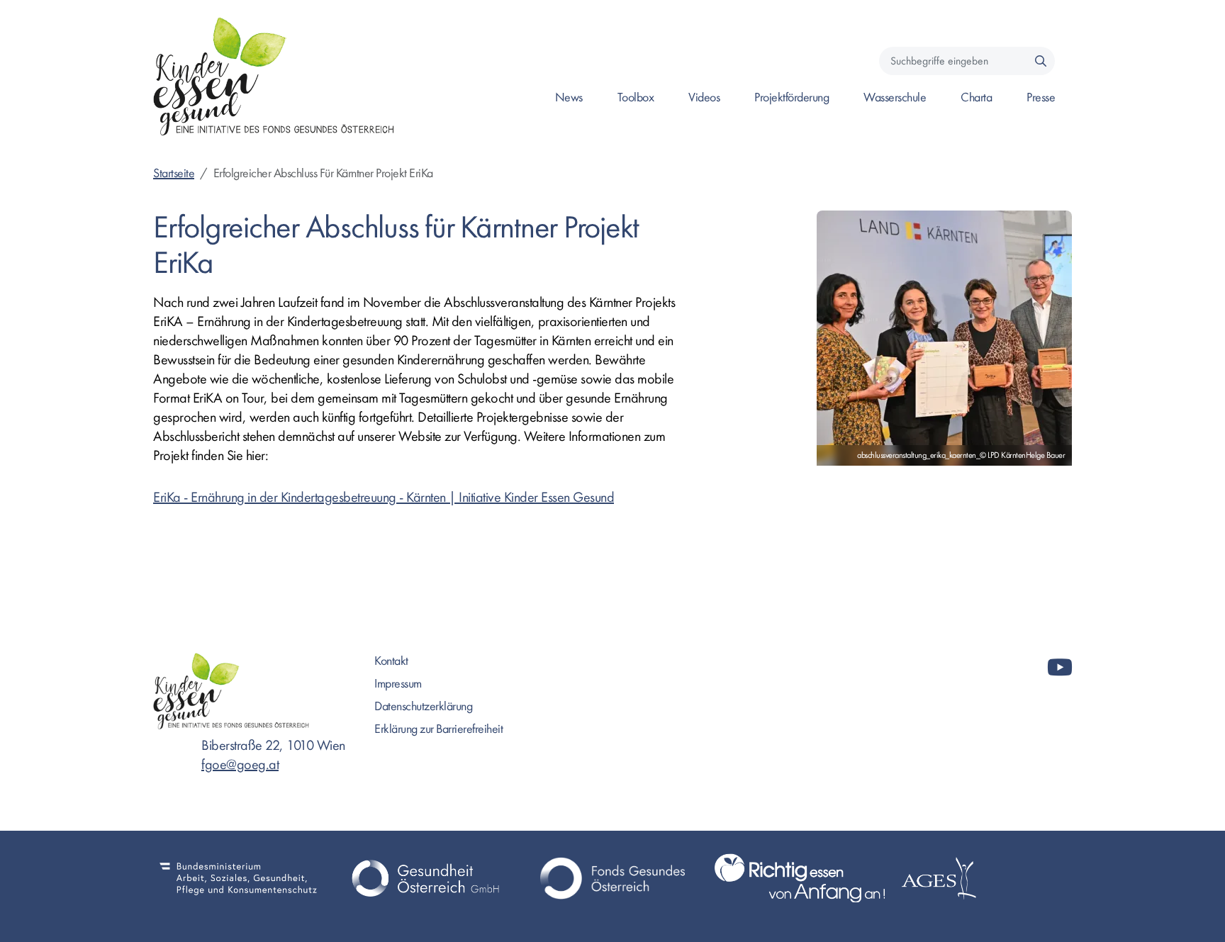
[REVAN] (800, 878)
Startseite (173, 173)
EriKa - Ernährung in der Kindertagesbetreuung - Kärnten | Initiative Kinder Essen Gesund (383, 497)
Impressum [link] (398, 683)
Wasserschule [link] (894, 97)
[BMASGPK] (238, 878)
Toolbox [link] (635, 97)
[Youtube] (1060, 668)
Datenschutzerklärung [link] (423, 706)
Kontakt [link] (391, 661)
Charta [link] (976, 97)
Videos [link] (704, 97)
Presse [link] (1041, 97)
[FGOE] (612, 878)
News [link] (569, 97)
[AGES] (987, 878)
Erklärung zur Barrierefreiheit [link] (438, 729)
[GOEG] (425, 878)
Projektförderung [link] (791, 97)
